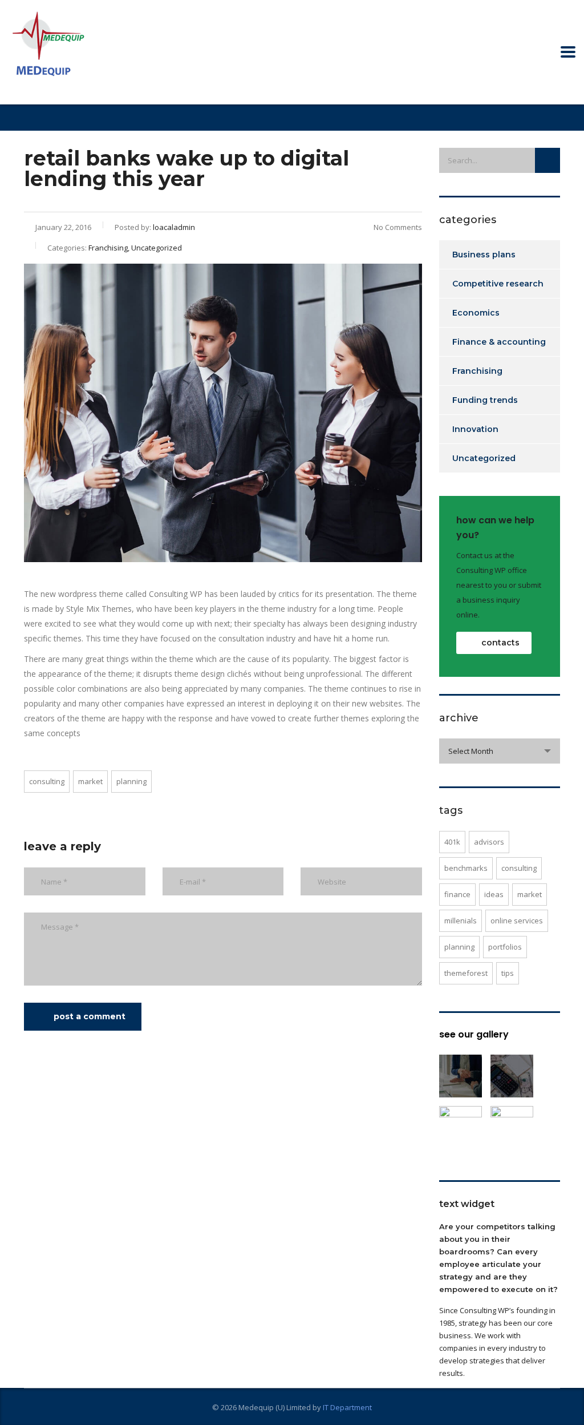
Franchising (477, 371)
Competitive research (498, 283)
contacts (500, 642)
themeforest (466, 973)
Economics (476, 313)
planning (131, 781)
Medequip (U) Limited (274, 1407)
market (90, 781)
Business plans (484, 254)
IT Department (347, 1407)
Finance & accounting (499, 342)
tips (507, 973)
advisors (489, 842)
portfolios (505, 947)
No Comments (398, 227)
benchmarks (466, 868)
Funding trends (485, 400)
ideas (494, 894)
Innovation (475, 429)
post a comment (89, 1016)
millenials (460, 920)
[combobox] (500, 751)
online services (516, 920)
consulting (46, 781)
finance (457, 894)
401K (452, 842)
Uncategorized (484, 458)
